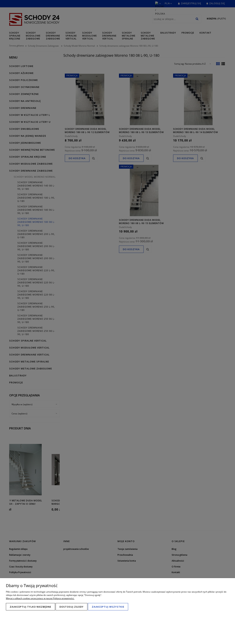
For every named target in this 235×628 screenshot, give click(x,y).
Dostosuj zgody (71, 606)
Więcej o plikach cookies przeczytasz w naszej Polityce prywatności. (40, 598)
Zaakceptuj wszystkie (108, 606)
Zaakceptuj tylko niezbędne (30, 606)
